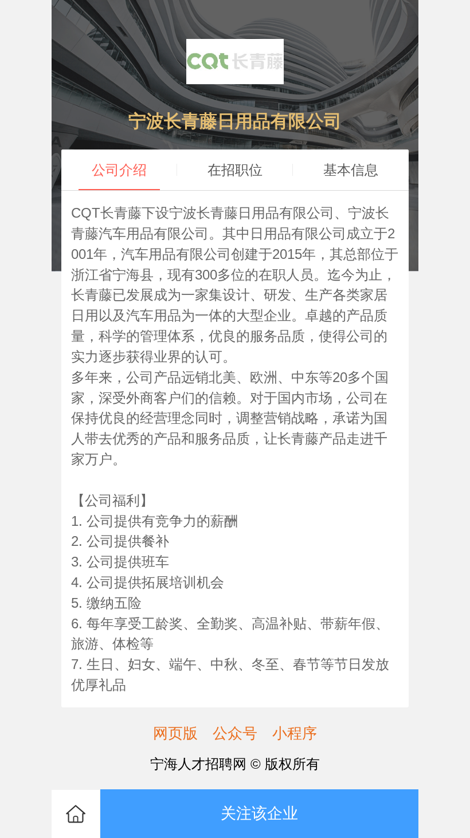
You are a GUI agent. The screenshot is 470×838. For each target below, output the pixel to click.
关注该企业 (259, 813)
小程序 (294, 733)
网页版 (175, 733)
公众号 (235, 733)
